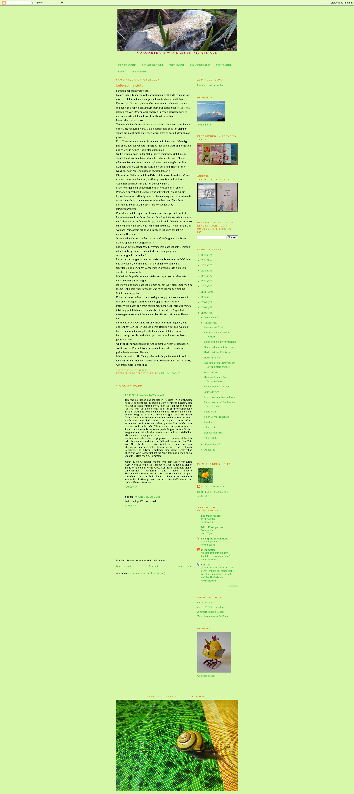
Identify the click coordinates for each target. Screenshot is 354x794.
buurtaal (206, 564)
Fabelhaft (209, 422)
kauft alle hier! (211, 391)
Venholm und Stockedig (217, 386)
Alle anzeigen (232, 586)
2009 (204, 302)
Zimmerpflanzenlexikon (210, 611)
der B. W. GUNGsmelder (210, 607)
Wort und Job (211, 372)
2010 (204, 296)
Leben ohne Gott (213, 327)
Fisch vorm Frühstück (216, 416)
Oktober (209, 322)
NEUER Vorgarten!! (212, 527)
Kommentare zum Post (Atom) (147, 573)
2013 (204, 281)
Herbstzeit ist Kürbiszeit (217, 352)
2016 (204, 265)
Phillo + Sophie (170, 373)
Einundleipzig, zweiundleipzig (220, 341)
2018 (204, 254)
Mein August (208, 518)
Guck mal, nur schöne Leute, (220, 347)
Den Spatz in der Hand (214, 538)
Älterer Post (185, 566)
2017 (204, 260)
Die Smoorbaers (211, 515)
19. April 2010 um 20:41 (147, 496)
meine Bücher (176, 64)
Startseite (154, 566)
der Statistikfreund (152, 64)
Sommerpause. (209, 541)
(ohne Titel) (210, 437)
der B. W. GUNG (206, 602)
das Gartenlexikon (200, 64)
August (208, 449)
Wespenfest (207, 530)
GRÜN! (122, 71)
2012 (204, 286)
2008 (204, 307)
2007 (204, 312)
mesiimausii (208, 549)
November (210, 317)
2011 (203, 291)
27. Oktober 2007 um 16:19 (149, 395)
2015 (204, 270)
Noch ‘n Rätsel (212, 357)
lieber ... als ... (211, 427)
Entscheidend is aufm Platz (212, 616)
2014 (204, 275)
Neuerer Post (123, 566)
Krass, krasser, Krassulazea (219, 397)
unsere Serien (224, 64)
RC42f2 (129, 395)
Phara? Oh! (210, 411)
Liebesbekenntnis (213, 432)
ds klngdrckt (139, 71)
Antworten (131, 486)
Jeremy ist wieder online (210, 84)
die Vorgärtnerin (127, 64)
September (210, 444)
